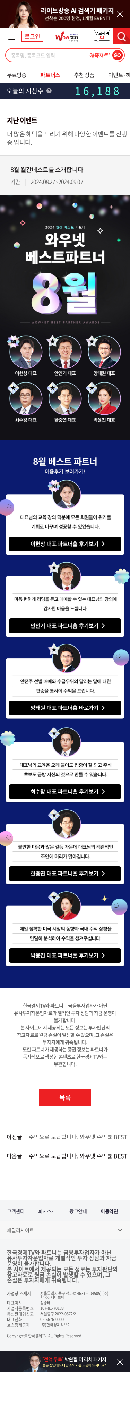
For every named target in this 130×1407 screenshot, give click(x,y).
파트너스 (50, 74)
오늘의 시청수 (26, 90)
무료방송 (16, 74)
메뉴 (11, 36)
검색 (121, 36)
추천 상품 (84, 74)
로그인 (32, 36)
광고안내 (78, 1210)
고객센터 (15, 1210)
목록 (65, 1097)
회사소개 (46, 1210)
